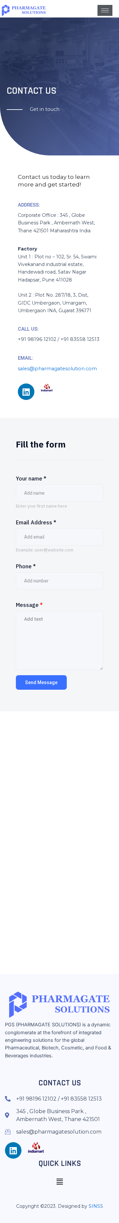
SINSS (96, 1206)
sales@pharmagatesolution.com (57, 369)
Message (29, 605)
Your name (31, 478)
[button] (59, 1181)
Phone (26, 566)
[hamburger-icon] (105, 10)
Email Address (36, 522)
